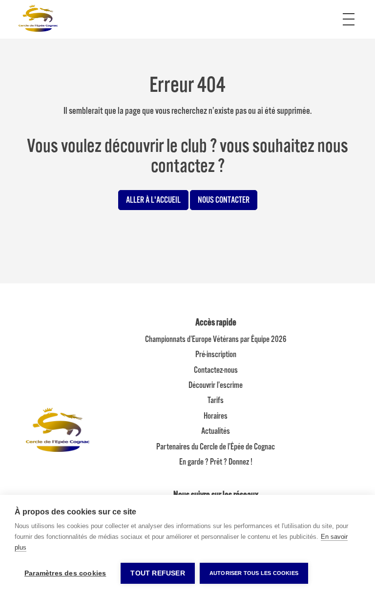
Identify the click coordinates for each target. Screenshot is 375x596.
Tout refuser (157, 573)
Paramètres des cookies (65, 573)
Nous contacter (224, 199)
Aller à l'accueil (153, 199)
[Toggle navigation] (348, 13)
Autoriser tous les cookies (253, 573)
